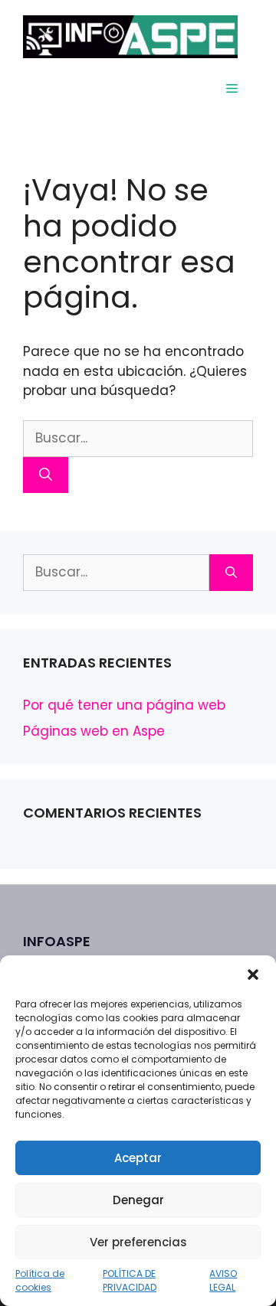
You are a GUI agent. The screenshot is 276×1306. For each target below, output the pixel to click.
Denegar (138, 1200)
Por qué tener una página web (124, 705)
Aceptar (138, 1158)
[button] (253, 974)
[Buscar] (45, 475)
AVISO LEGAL (223, 1280)
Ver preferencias (138, 1242)
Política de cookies (39, 1280)
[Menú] (232, 88)
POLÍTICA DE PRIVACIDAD (129, 1280)
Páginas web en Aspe (94, 731)
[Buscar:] (138, 438)
